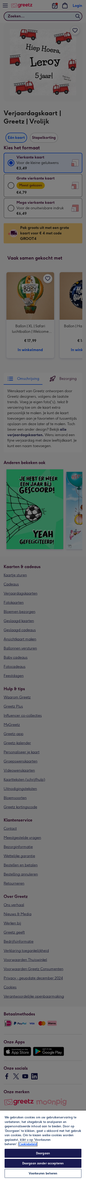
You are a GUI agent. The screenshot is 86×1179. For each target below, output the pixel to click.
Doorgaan (43, 1153)
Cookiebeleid (28, 1144)
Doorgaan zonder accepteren (43, 1163)
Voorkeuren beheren (43, 1173)
